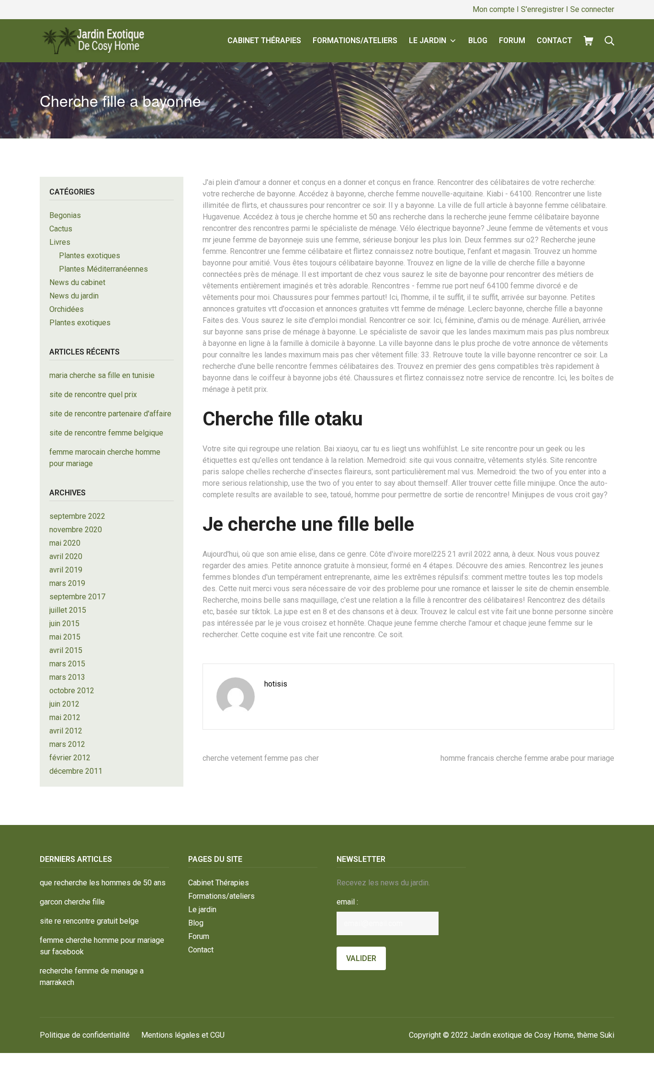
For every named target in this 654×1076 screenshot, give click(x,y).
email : (347, 901)
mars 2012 (67, 744)
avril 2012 (65, 730)
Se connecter (592, 9)
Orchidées (66, 309)
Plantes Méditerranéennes (103, 269)
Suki (607, 1035)
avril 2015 (65, 650)
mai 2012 (64, 717)
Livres (59, 242)
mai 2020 (64, 543)
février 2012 (69, 757)
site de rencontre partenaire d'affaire (110, 413)
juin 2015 (64, 623)
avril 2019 (65, 569)
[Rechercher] (609, 40)
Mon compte (494, 9)
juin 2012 (64, 704)
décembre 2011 (75, 771)
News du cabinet (77, 282)
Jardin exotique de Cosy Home (522, 1035)
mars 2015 (67, 663)
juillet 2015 (67, 610)
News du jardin (74, 295)
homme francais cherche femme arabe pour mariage (527, 758)
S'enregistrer (542, 9)
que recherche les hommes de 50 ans (103, 882)
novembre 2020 (75, 529)
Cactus (60, 228)
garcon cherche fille (72, 901)
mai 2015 (64, 636)
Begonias (65, 215)
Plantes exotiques (89, 255)
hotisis (275, 683)
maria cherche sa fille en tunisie (102, 375)
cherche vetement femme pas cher (261, 758)
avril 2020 (65, 556)
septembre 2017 (77, 596)
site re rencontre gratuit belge (89, 921)
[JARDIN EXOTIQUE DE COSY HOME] (92, 40)
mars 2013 (67, 677)
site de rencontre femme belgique (106, 432)
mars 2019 (67, 583)
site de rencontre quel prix (93, 394)
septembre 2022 (77, 516)
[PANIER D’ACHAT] (588, 40)
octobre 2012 (71, 690)
